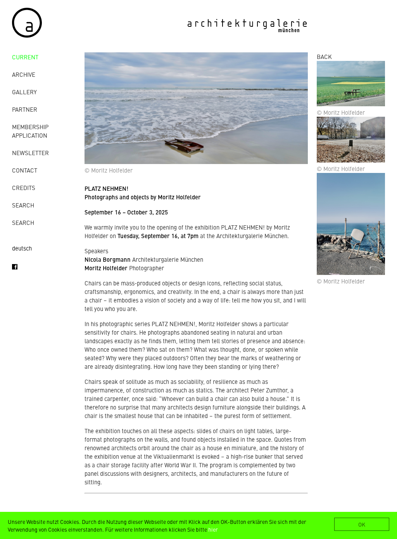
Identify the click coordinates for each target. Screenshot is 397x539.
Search (23, 205)
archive (23, 74)
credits (23, 187)
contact (24, 170)
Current (25, 57)
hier (213, 529)
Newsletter (30, 153)
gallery (24, 92)
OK (361, 524)
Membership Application (30, 131)
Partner (24, 109)
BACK (324, 56)
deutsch (22, 248)
